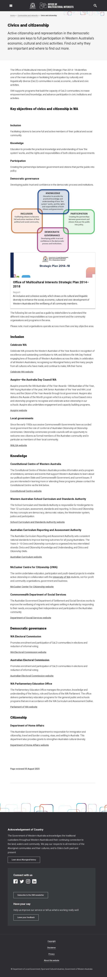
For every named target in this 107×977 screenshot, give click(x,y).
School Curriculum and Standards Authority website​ (37, 522)
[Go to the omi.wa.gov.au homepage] (51, 6)
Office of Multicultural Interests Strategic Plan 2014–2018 (51, 284)
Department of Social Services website (30, 618)
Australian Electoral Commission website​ (32, 676)
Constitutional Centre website (26, 491)
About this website (51, 960)
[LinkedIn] (34, 881)
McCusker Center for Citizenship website (32, 587)
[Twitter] (22, 881)
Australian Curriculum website (26, 557)
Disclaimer (51, 947)
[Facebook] (15, 881)
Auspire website (18, 410)
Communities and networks (28, 15)
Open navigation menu (9, 4)
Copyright (52, 941)
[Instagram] (28, 881)
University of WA (61, 577)
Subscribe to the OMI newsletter (30, 895)
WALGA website (18, 445)
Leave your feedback (26, 917)
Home (12, 15)
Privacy (52, 954)
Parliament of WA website (23, 707)
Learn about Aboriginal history (24, 859)
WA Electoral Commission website (28, 652)
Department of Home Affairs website (29, 745)
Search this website (93, 4)
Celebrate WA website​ (21, 372)
